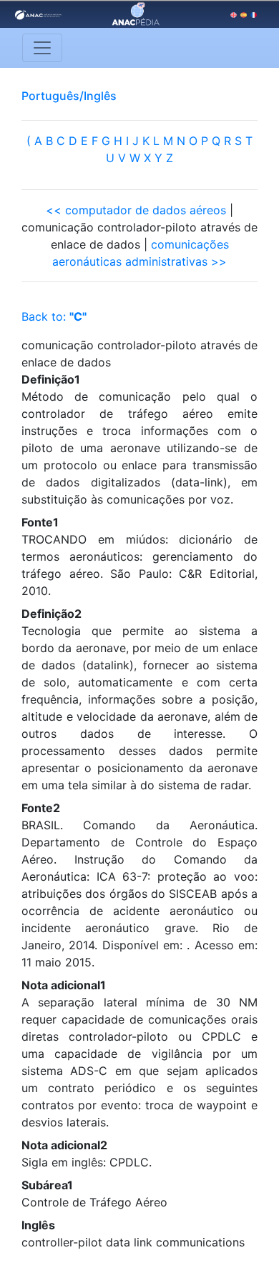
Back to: (54, 316)
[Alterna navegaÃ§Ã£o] (42, 48)
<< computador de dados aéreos (136, 210)
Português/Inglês (69, 96)
